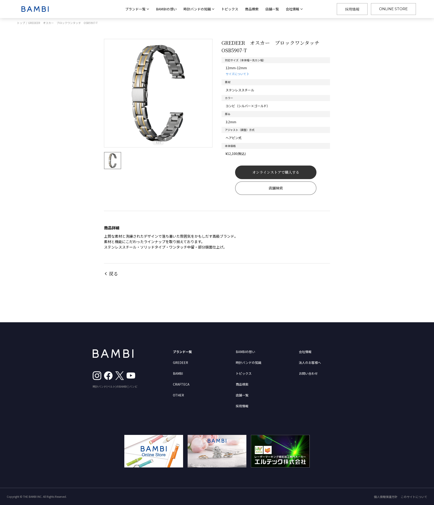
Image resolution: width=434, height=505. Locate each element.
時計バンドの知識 (248, 362)
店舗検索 (276, 188)
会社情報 (305, 351)
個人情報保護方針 (385, 497)
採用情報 (352, 9)
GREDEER (180, 362)
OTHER (178, 395)
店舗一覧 (272, 9)
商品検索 (252, 9)
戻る (113, 273)
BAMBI (178, 373)
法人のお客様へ (310, 362)
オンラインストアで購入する (275, 172)
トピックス (229, 9)
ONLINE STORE (393, 9)
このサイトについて (414, 497)
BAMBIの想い (166, 9)
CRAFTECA (181, 384)
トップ (21, 23)
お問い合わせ (308, 373)
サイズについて (236, 74)
